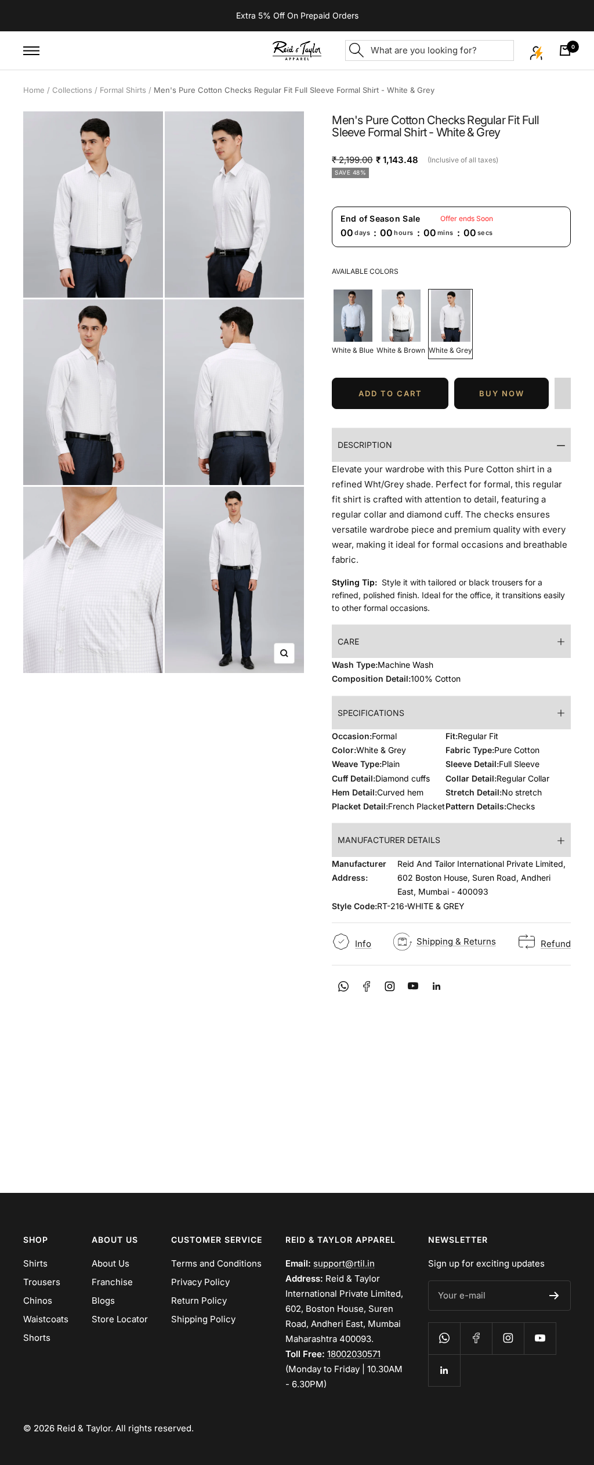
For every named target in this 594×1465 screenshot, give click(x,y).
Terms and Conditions (216, 1263)
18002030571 (354, 1353)
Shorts (36, 1337)
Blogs (103, 1300)
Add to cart (390, 393)
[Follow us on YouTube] (413, 986)
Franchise (112, 1281)
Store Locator (120, 1319)
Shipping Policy (203, 1319)
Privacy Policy (200, 1281)
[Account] (536, 50)
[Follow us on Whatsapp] (343, 986)
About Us (110, 1263)
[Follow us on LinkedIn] (436, 986)
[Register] (554, 1296)
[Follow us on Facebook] (366, 986)
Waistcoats (45, 1319)
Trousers (41, 1281)
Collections (72, 90)
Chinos (37, 1300)
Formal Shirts (123, 90)
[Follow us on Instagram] (389, 986)
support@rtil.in (344, 1263)
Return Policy (199, 1300)
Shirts (35, 1263)
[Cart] (565, 50)
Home (34, 90)
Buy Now (501, 393)
